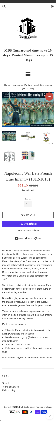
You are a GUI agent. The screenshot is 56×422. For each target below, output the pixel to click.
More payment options (28, 230)
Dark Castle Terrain (27, 407)
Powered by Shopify (44, 407)
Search (5, 383)
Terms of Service (10, 386)
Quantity (28, 199)
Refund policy (9, 390)
